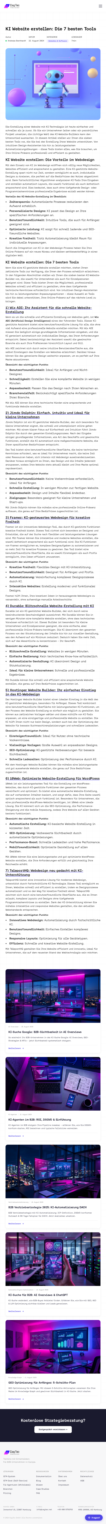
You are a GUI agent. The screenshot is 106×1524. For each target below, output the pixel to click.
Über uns (62, 1476)
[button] (100, 6)
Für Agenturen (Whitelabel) (17, 1485)
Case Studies (42, 1489)
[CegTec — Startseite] (14, 6)
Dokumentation (43, 1476)
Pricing (7, 1493)
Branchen (8, 1489)
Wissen (39, 1485)
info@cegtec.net (44, 1509)
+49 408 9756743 (65, 1509)
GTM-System (9, 1476)
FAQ (38, 1493)
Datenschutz (86, 1476)
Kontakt (62, 1481)
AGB (82, 1481)
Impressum (63, 1485)
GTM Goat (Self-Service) (15, 1481)
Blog (38, 1481)
